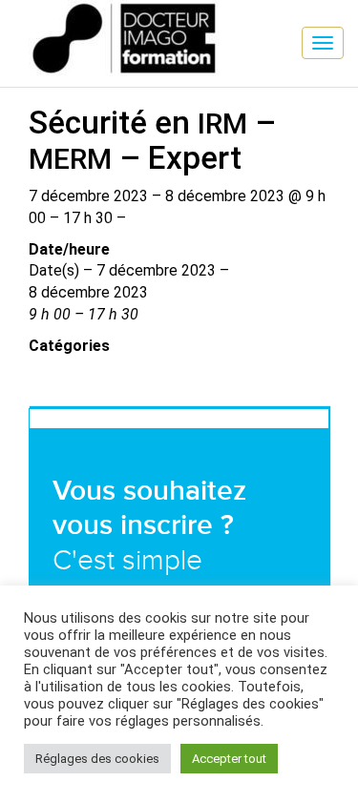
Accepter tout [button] (229, 758)
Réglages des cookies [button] (97, 758)
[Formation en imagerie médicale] (14, 14)
